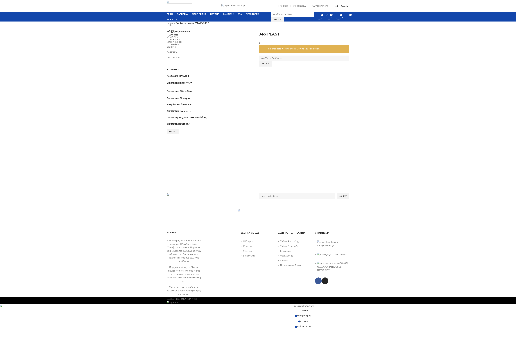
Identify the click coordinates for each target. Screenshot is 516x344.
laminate (173, 34)
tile (170, 25)
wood (171, 30)
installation (174, 39)
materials (174, 44)
